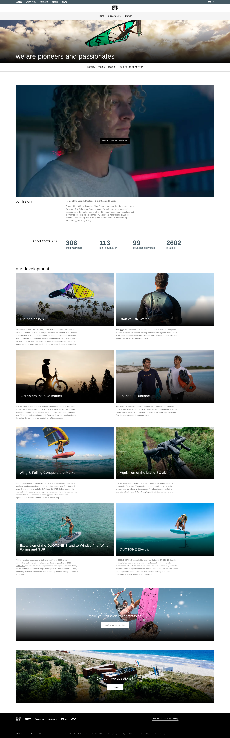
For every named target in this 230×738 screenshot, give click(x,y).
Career (128, 16)
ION (121, 330)
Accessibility (145, 734)
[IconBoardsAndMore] (115, 8)
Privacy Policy (112, 734)
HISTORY (90, 67)
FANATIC (43, 489)
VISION (101, 67)
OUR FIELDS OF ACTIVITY (132, 67)
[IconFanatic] (43, 2)
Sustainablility (114, 16)
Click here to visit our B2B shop (165, 719)
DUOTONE (150, 409)
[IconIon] (19, 2)
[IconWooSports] (64, 2)
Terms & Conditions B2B (94, 734)
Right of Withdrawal (129, 734)
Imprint (57, 734)
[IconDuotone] (31, 2)
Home (101, 16)
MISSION (112, 67)
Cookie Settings (160, 734)
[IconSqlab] (55, 2)
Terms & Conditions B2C (73, 734)
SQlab (134, 483)
